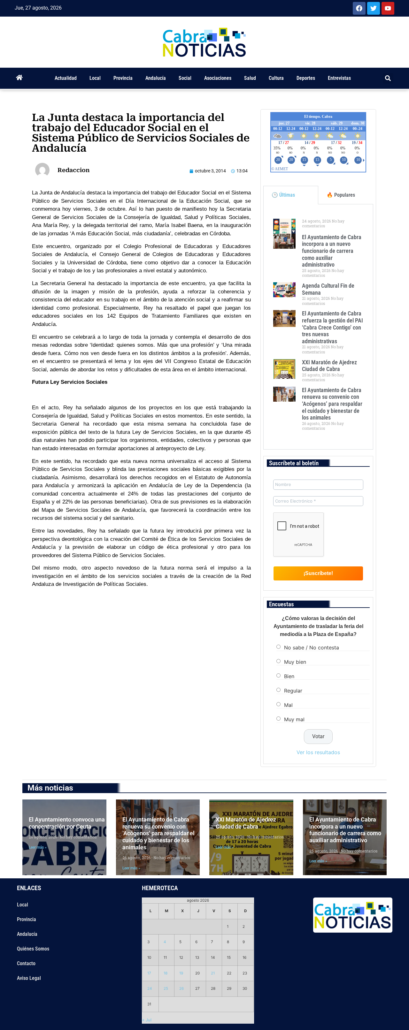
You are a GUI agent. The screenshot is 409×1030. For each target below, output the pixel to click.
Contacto (26, 963)
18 (165, 973)
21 (213, 973)
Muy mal (294, 719)
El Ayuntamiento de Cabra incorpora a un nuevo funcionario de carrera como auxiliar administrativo (331, 251)
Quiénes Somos (33, 949)
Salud (250, 78)
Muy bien (295, 661)
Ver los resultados (318, 752)
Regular (293, 690)
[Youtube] (388, 8)
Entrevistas (339, 78)
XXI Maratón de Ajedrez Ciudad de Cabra (329, 366)
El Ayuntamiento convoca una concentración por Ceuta (67, 823)
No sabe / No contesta (311, 647)
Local (95, 78)
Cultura (276, 78)
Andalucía (155, 78)
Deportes (306, 78)
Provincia (123, 78)
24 (149, 988)
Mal (288, 704)
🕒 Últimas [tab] (283, 195)
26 (181, 988)
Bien (289, 676)
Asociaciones (217, 78)
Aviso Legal (29, 978)
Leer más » (38, 847)
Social (185, 78)
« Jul (146, 1019)
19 (181, 973)
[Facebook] (359, 8)
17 (149, 973)
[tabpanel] (318, 327)
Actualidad (66, 78)
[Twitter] (373, 8)
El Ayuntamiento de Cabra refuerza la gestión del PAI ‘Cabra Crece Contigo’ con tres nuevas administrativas (332, 327)
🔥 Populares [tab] (341, 195)
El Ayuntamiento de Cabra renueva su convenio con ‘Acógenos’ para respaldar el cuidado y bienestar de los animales (332, 404)
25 (166, 988)
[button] (388, 78)
